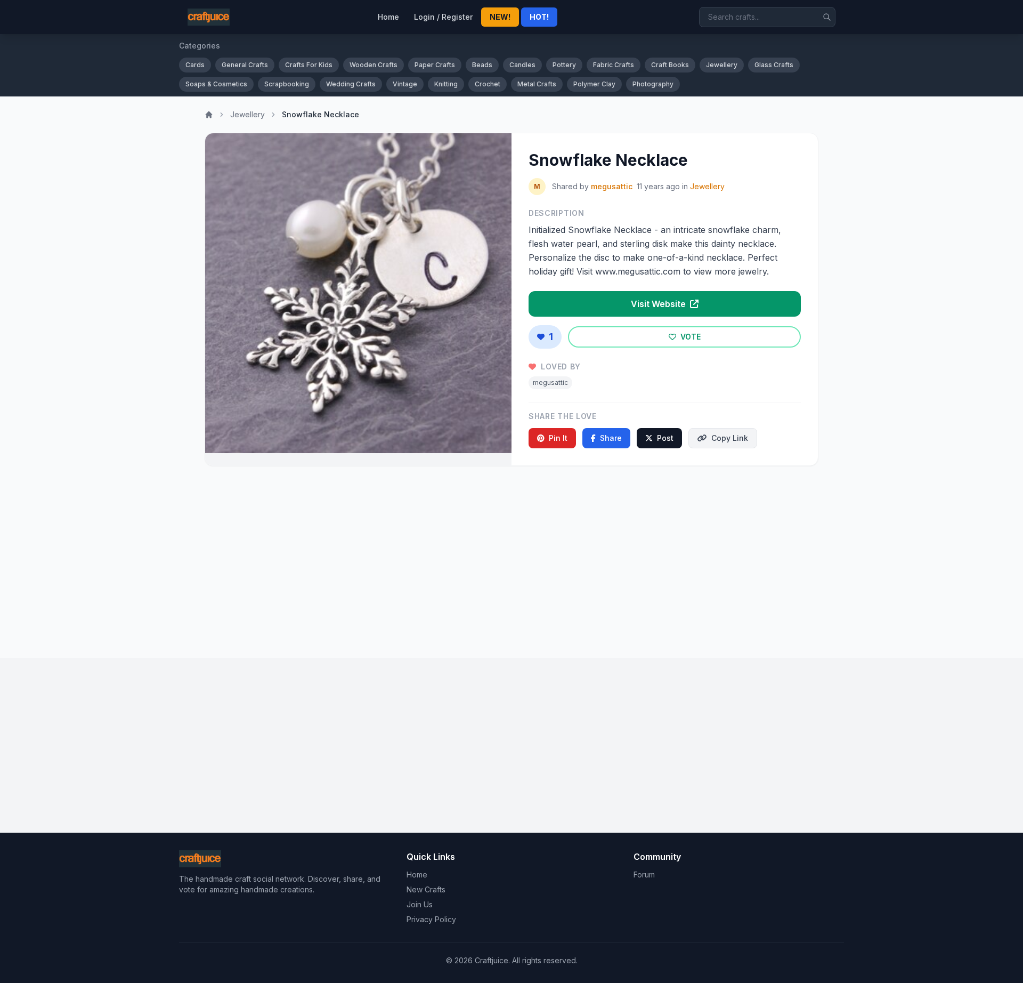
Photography (652, 84)
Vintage (405, 84)
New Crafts (426, 889)
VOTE (689, 336)
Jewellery (721, 65)
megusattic (611, 186)
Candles (522, 65)
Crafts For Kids (308, 65)
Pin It (558, 437)
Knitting (446, 84)
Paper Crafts (435, 65)
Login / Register (443, 16)
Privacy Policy (431, 919)
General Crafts (245, 65)
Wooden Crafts (373, 65)
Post (665, 437)
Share (611, 437)
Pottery (564, 65)
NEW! (500, 16)
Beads (482, 65)
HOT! (539, 16)
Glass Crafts (773, 65)
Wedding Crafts (351, 84)
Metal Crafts (536, 84)
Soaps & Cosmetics (216, 84)
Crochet (487, 84)
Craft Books (670, 65)
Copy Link (729, 437)
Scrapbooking (286, 84)
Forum (644, 874)
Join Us (420, 904)
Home (388, 16)
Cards (195, 65)
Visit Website (659, 304)
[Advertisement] (511, 557)
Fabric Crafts (613, 65)
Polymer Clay (594, 84)
